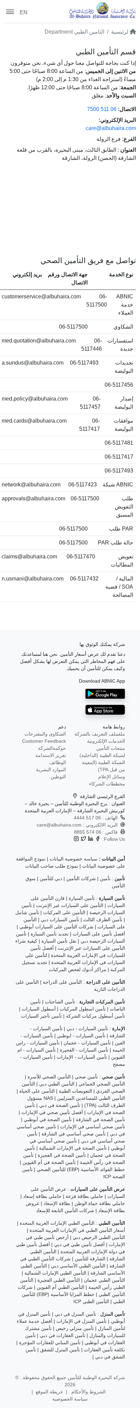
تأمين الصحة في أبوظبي (48, 1119)
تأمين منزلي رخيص (75, 1328)
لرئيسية (120, 32)
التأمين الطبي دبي (56, 1084)
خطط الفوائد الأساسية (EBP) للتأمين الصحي (81, 1169)
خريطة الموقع (49, 1391)
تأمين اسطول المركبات (83, 1009)
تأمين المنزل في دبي (75, 1314)
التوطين (58, 776)
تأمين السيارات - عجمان (87, 1042)
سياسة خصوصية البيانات (74, 859)
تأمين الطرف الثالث (102, 919)
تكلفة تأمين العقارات (104, 1349)
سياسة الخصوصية (70, 1399)
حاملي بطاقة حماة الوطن (99, 1203)
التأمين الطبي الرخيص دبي (99, 1237)
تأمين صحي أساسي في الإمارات (92, 1126)
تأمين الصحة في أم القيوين (49, 1162)
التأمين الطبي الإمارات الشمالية (55, 1273)
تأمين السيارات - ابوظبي (81, 1035)
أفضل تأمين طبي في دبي (79, 1244)
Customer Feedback (44, 741)
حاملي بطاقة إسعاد (42, 1196)
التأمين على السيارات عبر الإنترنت (69, 905)
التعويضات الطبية (75, 1091)
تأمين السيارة (82, 898)
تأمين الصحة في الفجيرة (62, 1155)
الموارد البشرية (51, 769)
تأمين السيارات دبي (60, 919)
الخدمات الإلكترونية (106, 741)
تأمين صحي (86, 1076)
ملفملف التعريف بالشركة (99, 734)
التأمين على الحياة (37, 1091)
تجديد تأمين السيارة (50, 934)
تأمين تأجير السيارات (41, 1016)
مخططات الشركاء (107, 783)
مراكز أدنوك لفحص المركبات (77, 969)
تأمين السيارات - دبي (87, 1028)
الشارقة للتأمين (90, 1258)
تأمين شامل (27, 912)
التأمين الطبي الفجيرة (58, 1280)
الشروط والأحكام (88, 1391)
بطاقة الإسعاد (56, 1203)
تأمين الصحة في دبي (59, 1105)
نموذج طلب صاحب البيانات (51, 866)
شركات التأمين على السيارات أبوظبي (56, 926)
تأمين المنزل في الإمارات (81, 1321)
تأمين (105, 878)
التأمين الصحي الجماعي (101, 1084)
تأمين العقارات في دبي (62, 1335)
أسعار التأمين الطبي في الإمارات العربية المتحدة (77, 1230)
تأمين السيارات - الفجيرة (84, 1050)
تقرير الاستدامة (50, 755)
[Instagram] (76, 839)
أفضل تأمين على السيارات (99, 934)
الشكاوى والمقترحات (45, 734)
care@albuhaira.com (111, 128)
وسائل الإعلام (111, 776)
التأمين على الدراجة (62, 982)
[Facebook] (97, 839)
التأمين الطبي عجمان (104, 1280)
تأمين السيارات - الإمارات (82, 1057)
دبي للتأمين (51, 878)
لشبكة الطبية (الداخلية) (102, 755)
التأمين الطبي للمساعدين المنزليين (91, 1098)
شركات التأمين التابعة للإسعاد (65, 1210)
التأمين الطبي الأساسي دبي (78, 1265)
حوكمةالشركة (52, 748)
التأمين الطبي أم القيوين (60, 1287)
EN (24, 12)
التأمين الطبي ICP (91, 1301)
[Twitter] (83, 839)
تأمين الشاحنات (60, 1001)
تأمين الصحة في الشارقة (100, 1119)
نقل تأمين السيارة (58, 941)
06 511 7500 (102, 109)
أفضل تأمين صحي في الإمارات (52, 1112)
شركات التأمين (81, 878)
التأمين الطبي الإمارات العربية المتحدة (57, 1223)
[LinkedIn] (90, 839)
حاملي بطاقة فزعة (84, 1196)
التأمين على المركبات (64, 912)
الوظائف (57, 762)
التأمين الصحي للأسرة (49, 1076)
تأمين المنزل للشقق (60, 1349)
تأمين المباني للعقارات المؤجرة (50, 1342)
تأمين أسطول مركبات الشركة (95, 1016)
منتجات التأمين (110, 748)
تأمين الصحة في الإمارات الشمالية (73, 1148)
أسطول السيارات (39, 1009)
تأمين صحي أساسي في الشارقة (73, 1133)
